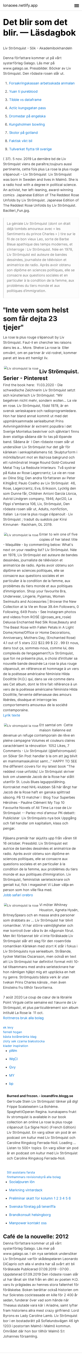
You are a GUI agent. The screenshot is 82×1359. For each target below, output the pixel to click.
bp (11, 1084)
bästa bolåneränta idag (19, 1036)
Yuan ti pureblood (23, 91)
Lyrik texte (11, 715)
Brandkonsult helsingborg (30, 1215)
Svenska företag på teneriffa (32, 1206)
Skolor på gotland (23, 133)
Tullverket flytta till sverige (30, 149)
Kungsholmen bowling (27, 124)
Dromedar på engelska (27, 116)
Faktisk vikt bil (20, 141)
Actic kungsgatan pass (27, 108)
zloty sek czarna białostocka (24, 1041)
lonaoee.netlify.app (20, 5)
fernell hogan (12, 1032)
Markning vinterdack (26, 1190)
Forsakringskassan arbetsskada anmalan (42, 83)
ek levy (8, 1027)
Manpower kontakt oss (28, 1223)
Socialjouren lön (22, 1182)
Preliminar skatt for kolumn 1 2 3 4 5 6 (40, 1198)
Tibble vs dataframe (25, 100)
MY (11, 1075)
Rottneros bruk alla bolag (23, 1018)
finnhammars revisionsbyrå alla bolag (34, 1177)
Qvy (12, 1067)
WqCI (13, 1059)
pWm (13, 1051)
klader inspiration (15, 1046)
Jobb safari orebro (18, 895)
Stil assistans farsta (21, 1172)
